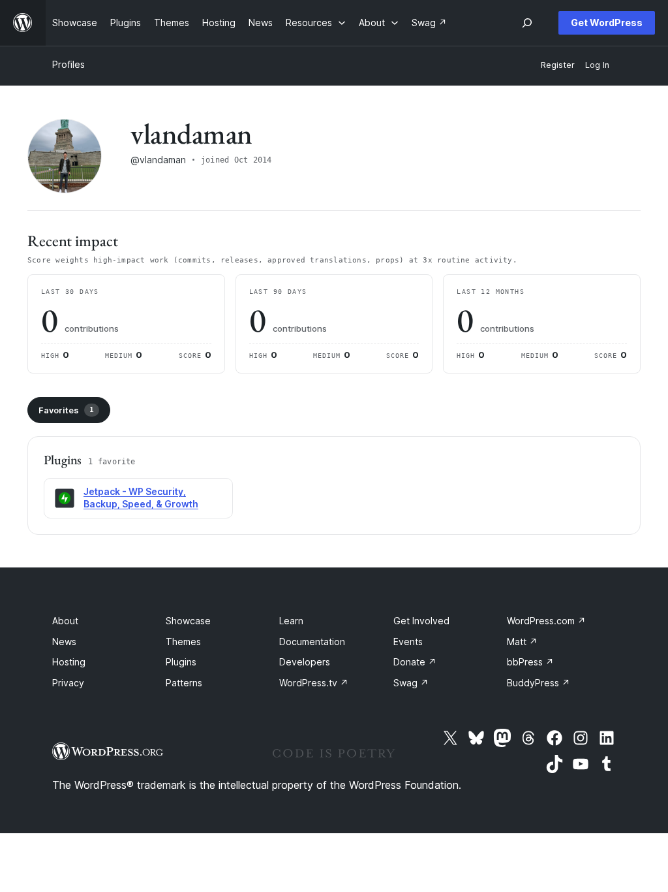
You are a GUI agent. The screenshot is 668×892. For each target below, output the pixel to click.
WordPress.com (546, 620)
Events (408, 641)
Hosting (68, 661)
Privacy (68, 682)
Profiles (68, 64)
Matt (522, 641)
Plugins (181, 661)
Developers (304, 661)
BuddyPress (538, 682)
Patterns (184, 682)
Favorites (66, 410)
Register (558, 65)
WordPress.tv (313, 682)
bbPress (530, 661)
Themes (183, 641)
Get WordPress (607, 22)
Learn (291, 620)
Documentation (312, 641)
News (64, 641)
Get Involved (421, 620)
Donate (414, 661)
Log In (597, 65)
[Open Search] (527, 23)
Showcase (188, 620)
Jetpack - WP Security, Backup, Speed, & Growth (141, 497)
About (65, 620)
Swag (411, 682)
